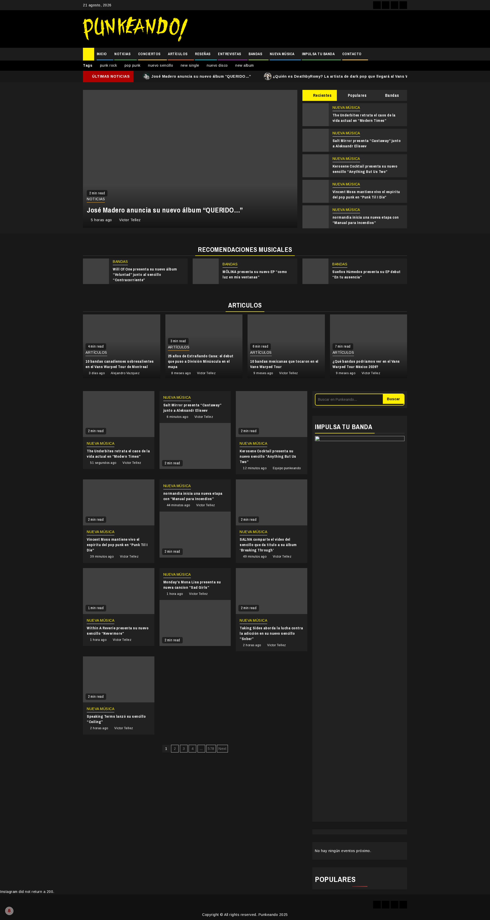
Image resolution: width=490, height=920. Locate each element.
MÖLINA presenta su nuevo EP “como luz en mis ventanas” (255, 274)
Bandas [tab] (391, 95)
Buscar (393, 399)
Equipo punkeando (287, 468)
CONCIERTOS (149, 54)
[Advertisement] (300, 29)
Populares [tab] (356, 95)
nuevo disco (217, 65)
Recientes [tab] (322, 95)
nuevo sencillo (160, 65)
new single (190, 65)
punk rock (108, 65)
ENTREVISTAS (229, 54)
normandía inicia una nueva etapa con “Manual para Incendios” (366, 220)
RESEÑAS (203, 54)
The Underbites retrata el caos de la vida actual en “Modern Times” (364, 117)
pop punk (133, 65)
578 (211, 749)
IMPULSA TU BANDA (318, 54)
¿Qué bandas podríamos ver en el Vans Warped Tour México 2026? (366, 364)
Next (222, 749)
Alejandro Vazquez (125, 373)
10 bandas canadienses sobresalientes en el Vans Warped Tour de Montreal (119, 364)
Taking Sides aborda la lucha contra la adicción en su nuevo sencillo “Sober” (271, 633)
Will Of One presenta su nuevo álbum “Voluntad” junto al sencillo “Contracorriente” (145, 274)
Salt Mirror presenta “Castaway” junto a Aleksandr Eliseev (192, 407)
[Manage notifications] (9, 911)
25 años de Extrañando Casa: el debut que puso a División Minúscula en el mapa (201, 361)
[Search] (403, 54)
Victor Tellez (130, 220)
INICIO (102, 54)
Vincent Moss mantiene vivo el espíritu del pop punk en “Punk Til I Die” (366, 194)
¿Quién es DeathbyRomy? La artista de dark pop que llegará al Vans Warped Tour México (355, 76)
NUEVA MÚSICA (282, 54)
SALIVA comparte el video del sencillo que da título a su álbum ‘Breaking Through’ (268, 545)
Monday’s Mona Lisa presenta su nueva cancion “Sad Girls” (192, 584)
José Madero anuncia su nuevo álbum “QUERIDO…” (198, 76)
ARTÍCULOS (178, 54)
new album (244, 65)
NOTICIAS (122, 54)
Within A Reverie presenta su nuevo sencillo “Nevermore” (118, 630)
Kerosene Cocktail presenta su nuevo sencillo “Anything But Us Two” (365, 168)
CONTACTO (352, 54)
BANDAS (255, 54)
